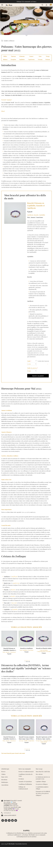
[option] (9, 643)
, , (36, 215)
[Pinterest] (9, 820)
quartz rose (16, 583)
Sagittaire (22, 59)
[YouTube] (12, 820)
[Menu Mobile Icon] (2, 5)
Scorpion (13, 59)
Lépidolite (42, 215)
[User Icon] (46, 5)
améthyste (15, 576)
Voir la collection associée (26, 627)
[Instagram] (6, 820)
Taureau (13, 56)
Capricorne (31, 59)
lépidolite (15, 609)
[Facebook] (2, 820)
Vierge (48, 56)
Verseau (40, 59)
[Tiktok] (15, 820)
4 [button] (29, 661)
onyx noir (14, 603)
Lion (40, 56)
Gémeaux (22, 56)
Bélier (5, 56)
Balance (5, 59)
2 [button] (26, 661)
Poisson (47, 59)
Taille (29, 361)
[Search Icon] (42, 5)
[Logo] (8, 5)
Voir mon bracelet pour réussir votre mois (13, 753)
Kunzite (36, 215)
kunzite (13, 596)
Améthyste (30, 215)
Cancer (31, 56)
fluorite (13, 590)
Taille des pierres (32, 368)
